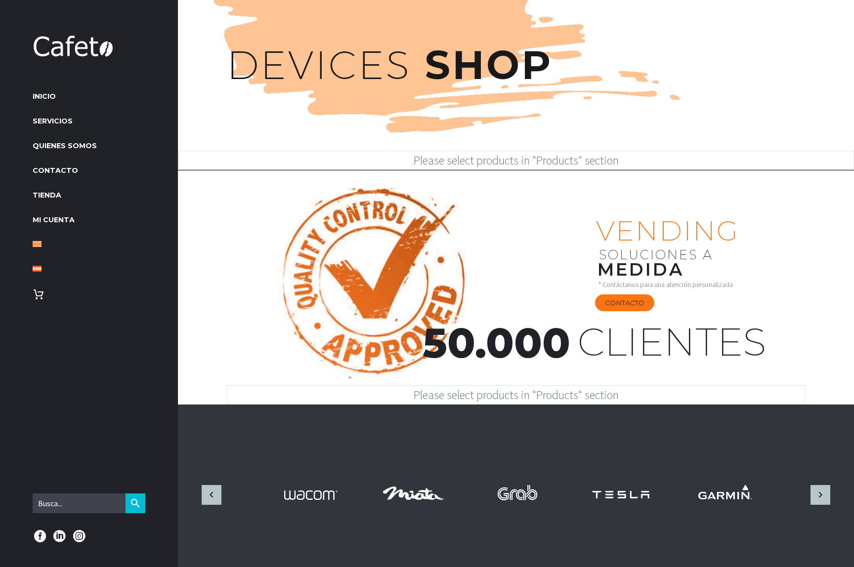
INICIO (44, 96)
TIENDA (47, 195)
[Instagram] (79, 536)
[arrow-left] (212, 495)
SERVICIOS (53, 121)
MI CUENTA (54, 219)
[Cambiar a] (89, 245)
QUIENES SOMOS (65, 145)
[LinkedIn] (60, 536)
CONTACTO (55, 170)
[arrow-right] (820, 495)
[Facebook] (40, 536)
